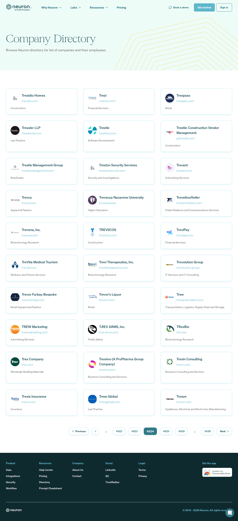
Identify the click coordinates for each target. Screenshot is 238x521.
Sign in (224, 7)
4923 (134, 431)
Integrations (13, 476)
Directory (44, 482)
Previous (80, 431)
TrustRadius (112, 482)
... (106, 431)
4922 (119, 431)
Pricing (43, 476)
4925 (166, 431)
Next (223, 431)
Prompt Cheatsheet (50, 488)
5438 (208, 431)
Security (10, 482)
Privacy (143, 476)
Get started (204, 7)
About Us (77, 470)
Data (8, 470)
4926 (181, 431)
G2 (107, 476)
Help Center (46, 470)
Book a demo (181, 7)
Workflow (11, 488)
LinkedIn (110, 470)
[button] (217, 472)
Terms (142, 470)
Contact (76, 476)
